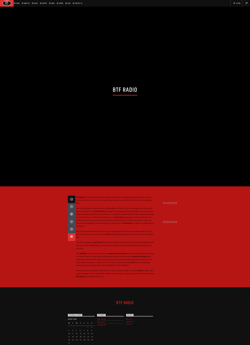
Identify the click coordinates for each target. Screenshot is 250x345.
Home (18, 3)
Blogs (36, 3)
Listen (238, 3)
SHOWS (61, 3)
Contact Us (78, 3)
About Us (27, 3)
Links (53, 3)
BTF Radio (125, 313)
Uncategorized (101, 335)
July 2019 (129, 330)
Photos (44, 3)
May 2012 (129, 334)
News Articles (101, 330)
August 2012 (130, 332)
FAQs (69, 3)
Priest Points (101, 332)
